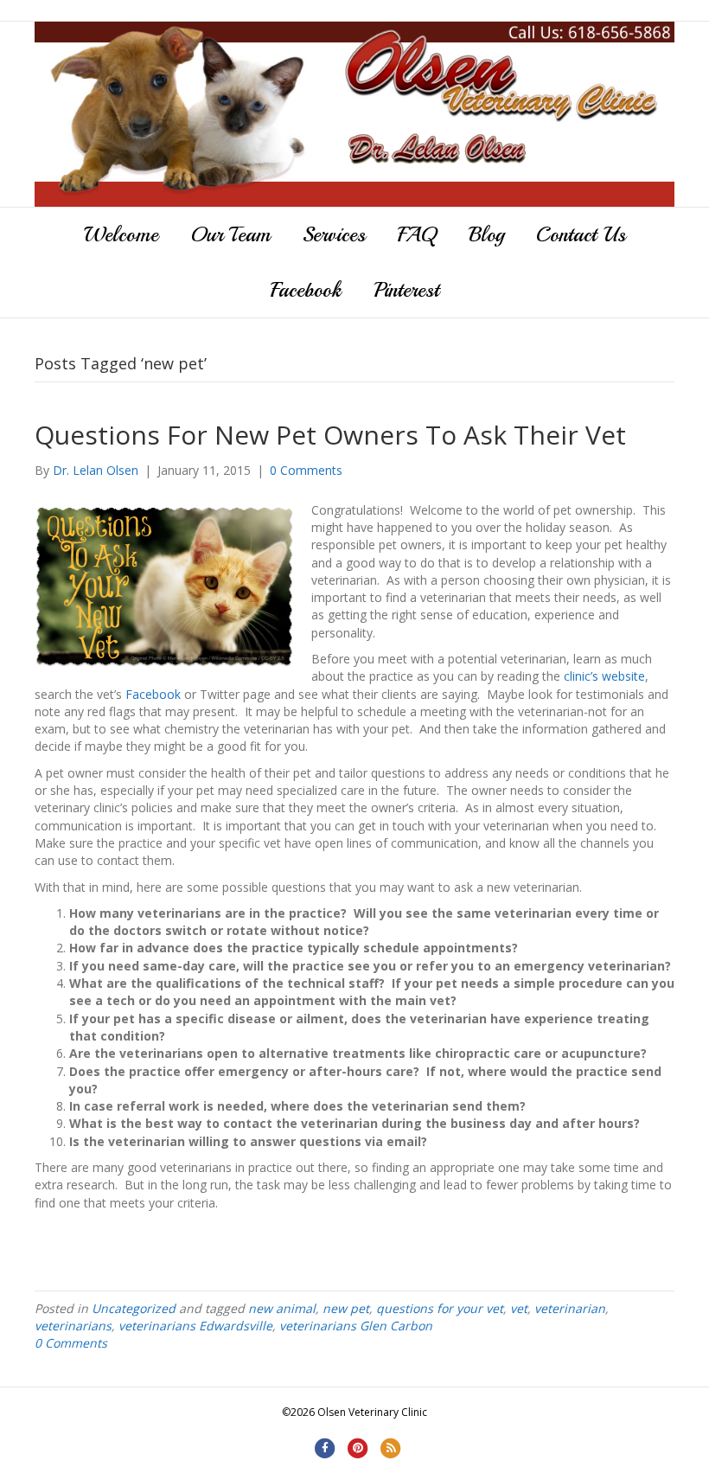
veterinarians (73, 1325)
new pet (346, 1308)
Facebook (306, 290)
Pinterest (406, 290)
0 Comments (306, 470)
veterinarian (569, 1308)
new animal (282, 1308)
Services (334, 234)
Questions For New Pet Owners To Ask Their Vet (330, 434)
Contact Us (581, 234)
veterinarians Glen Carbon (355, 1325)
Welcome (121, 234)
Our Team (230, 234)
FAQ (417, 234)
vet (518, 1308)
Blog (486, 234)
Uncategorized (134, 1308)
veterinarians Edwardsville (195, 1325)
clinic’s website (604, 676)
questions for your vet (439, 1308)
